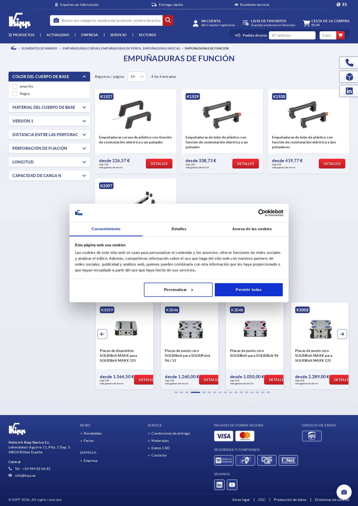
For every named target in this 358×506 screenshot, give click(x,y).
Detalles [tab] (179, 229)
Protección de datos (290, 499)
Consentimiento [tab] (106, 229)
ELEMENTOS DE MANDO (39, 48)
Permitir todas (249, 290)
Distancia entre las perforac (45, 134)
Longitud (23, 162)
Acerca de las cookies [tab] (252, 229)
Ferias (89, 441)
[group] (124, 346)
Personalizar (175, 290)
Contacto (159, 455)
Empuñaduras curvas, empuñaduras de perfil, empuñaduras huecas (121, 48)
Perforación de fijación (39, 148)
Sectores (147, 35)
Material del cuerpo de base (43, 107)
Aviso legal (241, 499)
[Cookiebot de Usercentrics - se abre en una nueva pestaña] (262, 213)
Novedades (93, 433)
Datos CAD (160, 448)
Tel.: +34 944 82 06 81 (32, 469)
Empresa (89, 35)
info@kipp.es (25, 475)
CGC (262, 499)
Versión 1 (22, 121)
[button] (176, 392)
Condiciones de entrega (170, 433)
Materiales (160, 441)
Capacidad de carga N (36, 175)
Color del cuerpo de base (40, 76)
